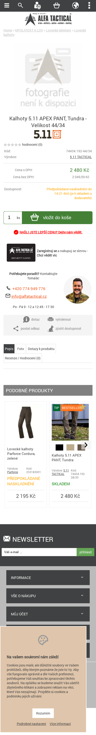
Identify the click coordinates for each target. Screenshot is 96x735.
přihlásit (85, 552)
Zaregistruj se (47, 251)
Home (7, 30)
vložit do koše (57, 217)
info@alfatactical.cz (29, 296)
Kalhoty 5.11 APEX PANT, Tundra (66, 457)
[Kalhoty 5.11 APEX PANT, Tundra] (70, 439)
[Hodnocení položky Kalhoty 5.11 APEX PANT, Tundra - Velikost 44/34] (12, 144)
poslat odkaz (30, 328)
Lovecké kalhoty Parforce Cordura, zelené (21, 454)
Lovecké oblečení (58, 30)
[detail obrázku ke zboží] (48, 77)
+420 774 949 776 (28, 288)
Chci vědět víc (47, 255)
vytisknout (63, 319)
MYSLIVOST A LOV (29, 30)
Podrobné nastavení (31, 723)
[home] (48, 25)
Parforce (12, 472)
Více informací (60, 723)
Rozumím (43, 713)
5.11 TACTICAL (81, 157)
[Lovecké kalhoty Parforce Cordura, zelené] (25, 439)
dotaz (35, 319)
